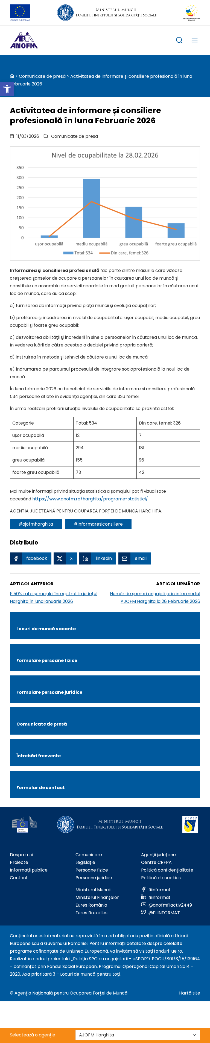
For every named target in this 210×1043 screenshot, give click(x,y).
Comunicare (88, 855)
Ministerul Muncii (92, 890)
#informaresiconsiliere (98, 524)
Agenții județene (158, 855)
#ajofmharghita (36, 524)
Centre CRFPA (156, 862)
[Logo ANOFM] (24, 40)
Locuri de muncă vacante (46, 629)
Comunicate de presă (42, 76)
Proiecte (19, 862)
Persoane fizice (91, 870)
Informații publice (29, 870)
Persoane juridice (93, 878)
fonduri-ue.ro (168, 951)
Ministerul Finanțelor (97, 897)
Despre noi (21, 855)
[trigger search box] (179, 41)
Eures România (91, 905)
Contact (19, 878)
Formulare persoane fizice (46, 660)
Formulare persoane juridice (49, 692)
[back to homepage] (12, 76)
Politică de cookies (161, 878)
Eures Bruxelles (91, 913)
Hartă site (189, 993)
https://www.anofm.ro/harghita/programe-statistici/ (90, 499)
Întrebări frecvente (38, 756)
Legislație (85, 862)
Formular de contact (40, 787)
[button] (7, 89)
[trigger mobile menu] (194, 41)
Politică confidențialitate (167, 870)
